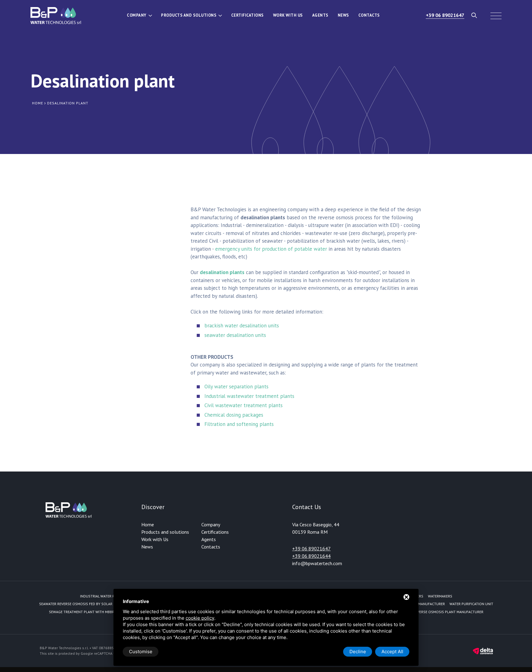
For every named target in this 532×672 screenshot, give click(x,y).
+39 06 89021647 (445, 15)
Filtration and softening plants (239, 424)
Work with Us (288, 15)
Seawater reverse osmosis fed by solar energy (82, 603)
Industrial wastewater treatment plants (249, 396)
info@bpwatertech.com (317, 563)
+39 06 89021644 (311, 556)
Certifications (247, 15)
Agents (320, 15)
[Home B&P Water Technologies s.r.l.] (55, 15)
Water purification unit (471, 603)
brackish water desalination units (241, 325)
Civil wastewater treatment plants (243, 405)
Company (137, 15)
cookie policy (200, 618)
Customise (140, 651)
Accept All (392, 651)
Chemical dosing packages (233, 414)
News (343, 15)
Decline (357, 651)
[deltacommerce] (483, 650)
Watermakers (440, 596)
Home (147, 524)
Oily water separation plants (236, 386)
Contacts (369, 15)
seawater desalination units (235, 335)
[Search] (474, 15)
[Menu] (496, 15)
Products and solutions (188, 15)
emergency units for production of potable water (271, 248)
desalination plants (222, 272)
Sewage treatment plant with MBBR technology (93, 611)
